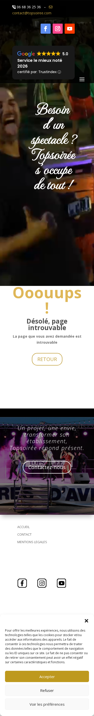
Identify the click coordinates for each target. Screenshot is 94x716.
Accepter (47, 676)
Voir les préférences (47, 704)
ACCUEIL (23, 527)
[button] (86, 620)
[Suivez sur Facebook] (46, 29)
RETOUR (47, 359)
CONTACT (24, 534)
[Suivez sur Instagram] (58, 29)
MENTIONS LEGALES (32, 542)
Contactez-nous (47, 467)
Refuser (47, 690)
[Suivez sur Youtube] (70, 29)
